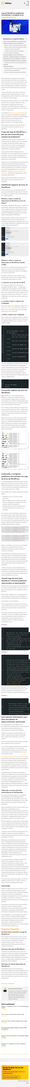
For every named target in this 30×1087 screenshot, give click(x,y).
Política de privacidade (23, 1081)
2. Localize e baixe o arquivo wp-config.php (14, 51)
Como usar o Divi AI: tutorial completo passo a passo (14, 1021)
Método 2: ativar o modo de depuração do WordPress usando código (15, 47)
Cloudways (24, 752)
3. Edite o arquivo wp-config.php (11, 53)
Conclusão (5, 64)
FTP (22, 294)
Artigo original (4, 983)
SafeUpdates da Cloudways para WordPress (13, 756)
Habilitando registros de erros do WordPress (13, 43)
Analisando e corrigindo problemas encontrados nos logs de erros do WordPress (15, 56)
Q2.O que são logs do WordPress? (12, 70)
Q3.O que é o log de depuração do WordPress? (15, 72)
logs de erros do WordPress (17, 113)
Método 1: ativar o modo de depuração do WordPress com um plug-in (15, 45)
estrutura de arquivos (8, 307)
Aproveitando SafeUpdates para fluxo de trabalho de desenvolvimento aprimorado (15, 60)
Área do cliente (27, 3)
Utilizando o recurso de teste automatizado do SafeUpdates (15, 62)
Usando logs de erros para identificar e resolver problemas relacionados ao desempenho (15, 58)
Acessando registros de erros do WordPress (13, 54)
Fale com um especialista (11, 1077)
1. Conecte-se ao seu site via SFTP (12, 49)
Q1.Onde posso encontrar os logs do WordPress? (15, 68)
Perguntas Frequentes (8, 66)
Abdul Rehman (11, 983)
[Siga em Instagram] (27, 1083)
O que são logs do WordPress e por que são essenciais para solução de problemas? (15, 41)
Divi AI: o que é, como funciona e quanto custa (12, 1014)
